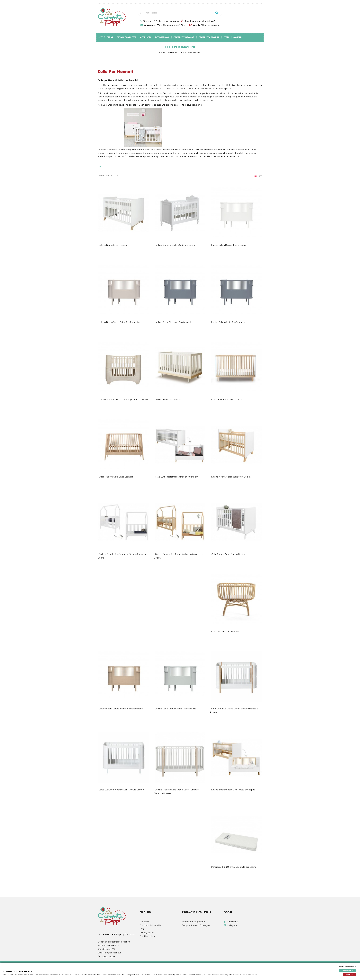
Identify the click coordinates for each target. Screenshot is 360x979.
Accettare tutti (348, 971)
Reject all (350, 974)
